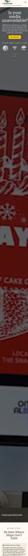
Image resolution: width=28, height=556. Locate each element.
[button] (25, 2)
